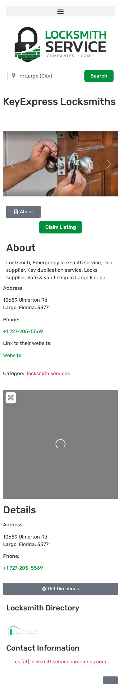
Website (12, 355)
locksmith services (48, 373)
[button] (60, 11)
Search (102, 76)
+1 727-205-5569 (23, 331)
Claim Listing (60, 227)
